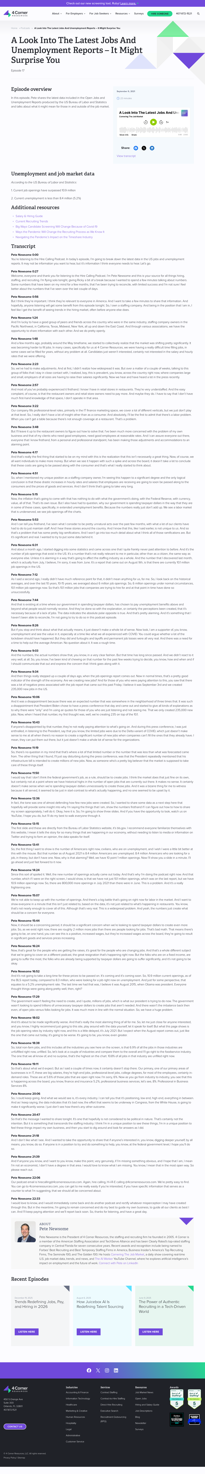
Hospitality (71, 1423)
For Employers (74, 13)
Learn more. (128, 3)
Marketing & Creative (76, 1410)
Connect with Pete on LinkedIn (118, 1263)
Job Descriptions (143, 1410)
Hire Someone (160, 13)
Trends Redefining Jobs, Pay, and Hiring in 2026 (39, 1304)
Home (14, 28)
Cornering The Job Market (127, 1254)
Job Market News (144, 1392)
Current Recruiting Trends (32, 221)
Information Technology (78, 1398)
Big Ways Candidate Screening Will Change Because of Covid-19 (56, 226)
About (55, 13)
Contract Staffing (109, 1392)
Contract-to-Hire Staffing (113, 1398)
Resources (121, 13)
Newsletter (140, 1423)
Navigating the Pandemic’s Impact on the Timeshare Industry (54, 237)
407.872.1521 (10, 1409)
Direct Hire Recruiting (111, 1404)
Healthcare (71, 1404)
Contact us (15, 1426)
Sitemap (21, 1457)
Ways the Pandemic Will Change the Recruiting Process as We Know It (60, 232)
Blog (137, 1417)
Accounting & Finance (77, 1392)
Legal (68, 1429)
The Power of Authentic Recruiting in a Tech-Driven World (162, 1306)
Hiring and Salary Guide (147, 1404)
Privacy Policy (10, 1457)
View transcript (126, 156)
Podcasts (25, 28)
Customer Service (75, 1441)
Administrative (73, 1435)
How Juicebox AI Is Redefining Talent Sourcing (100, 1304)
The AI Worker (104, 1259)
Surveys (139, 13)
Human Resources (75, 1417)
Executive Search (109, 1410)
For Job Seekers (99, 13)
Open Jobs (141, 1398)
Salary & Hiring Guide (29, 216)
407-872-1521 (184, 13)
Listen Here (26, 1332)
